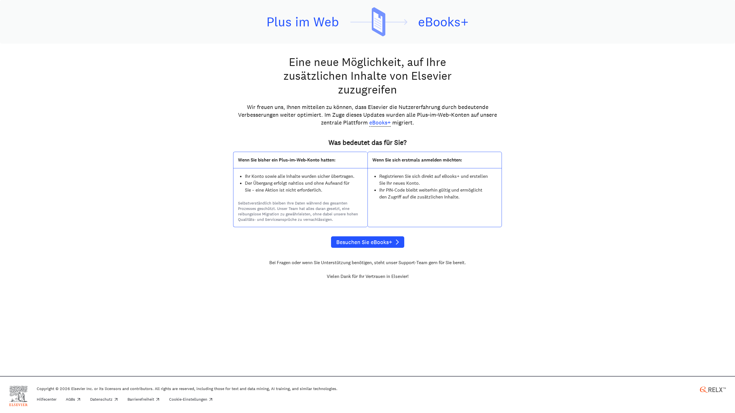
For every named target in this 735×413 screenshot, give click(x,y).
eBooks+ (380, 122)
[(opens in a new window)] (713, 389)
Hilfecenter (47, 399)
